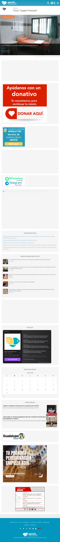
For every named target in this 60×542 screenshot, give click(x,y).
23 (53, 387)
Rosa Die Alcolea (5, 51)
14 (37, 384)
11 (14, 384)
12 (22, 384)
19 (22, 387)
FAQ (20, 522)
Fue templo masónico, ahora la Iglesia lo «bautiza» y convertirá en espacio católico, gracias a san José (26, 245)
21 (37, 387)
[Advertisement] (30, 70)
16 (53, 384)
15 (45, 384)
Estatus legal (46, 522)
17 (6, 387)
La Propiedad (25, 522)
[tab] (23, 489)
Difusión (40, 522)
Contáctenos (33, 525)
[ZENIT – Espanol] (17, 3)
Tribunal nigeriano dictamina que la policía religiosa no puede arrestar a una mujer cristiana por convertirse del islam (29, 247)
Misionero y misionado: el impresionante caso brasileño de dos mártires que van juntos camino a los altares (32, 275)
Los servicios (33, 522)
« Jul (4, 395)
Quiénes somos (14, 522)
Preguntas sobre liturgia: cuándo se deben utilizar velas (15, 242)
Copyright (26, 525)
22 (45, 387)
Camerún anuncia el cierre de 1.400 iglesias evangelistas (22, 282)
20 (30, 387)
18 (14, 387)
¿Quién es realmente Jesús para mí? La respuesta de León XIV (17, 240)
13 (30, 384)
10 (6, 384)
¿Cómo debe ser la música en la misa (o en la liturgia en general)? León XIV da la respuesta (29, 259)
